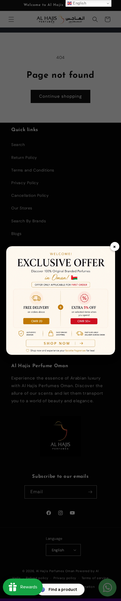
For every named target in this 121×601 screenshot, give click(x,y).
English (79, 3)
